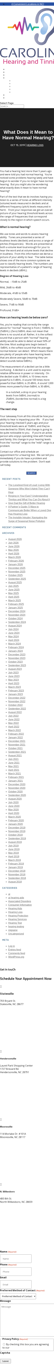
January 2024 (15, 651)
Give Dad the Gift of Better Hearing (26, 503)
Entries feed (14, 949)
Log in (11, 946)
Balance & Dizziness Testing (30, 89)
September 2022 (17, 708)
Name (8, 1251)
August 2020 (15, 799)
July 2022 (13, 716)
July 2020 (13, 802)
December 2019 (16, 827)
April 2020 (13, 813)
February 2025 (16, 604)
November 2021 (16, 744)
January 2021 (15, 781)
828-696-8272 (7, 1075)
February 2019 (16, 863)
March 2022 (14, 730)
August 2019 (15, 842)
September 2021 (17, 752)
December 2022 (16, 698)
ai (9, 894)
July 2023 (13, 672)
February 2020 (16, 820)
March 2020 (14, 817)
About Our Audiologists (21, 72)
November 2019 (16, 831)
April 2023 (13, 683)
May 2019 (13, 853)
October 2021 (15, 748)
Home (9, 69)
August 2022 (15, 712)
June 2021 (14, 762)
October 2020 (15, 791)
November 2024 (16, 615)
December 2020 (16, 784)
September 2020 (17, 795)
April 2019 (13, 856)
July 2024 (13, 629)
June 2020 (14, 806)
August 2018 (15, 881)
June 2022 (14, 719)
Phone (8, 1264)
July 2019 (13, 845)
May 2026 (13, 550)
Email (3, 1277)
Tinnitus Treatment (24, 86)
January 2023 (15, 694)
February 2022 (16, 734)
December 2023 (16, 654)
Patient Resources (18, 95)
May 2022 (13, 723)
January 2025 (15, 607)
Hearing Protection (18, 915)
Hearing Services (17, 919)
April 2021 (13, 770)
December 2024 (16, 611)
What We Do (13, 77)
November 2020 (16, 788)
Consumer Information (20, 905)
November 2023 (16, 658)
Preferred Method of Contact (22, 1290)
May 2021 (13, 766)
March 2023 (14, 687)
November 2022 (16, 701)
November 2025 (16, 571)
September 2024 (17, 622)
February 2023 (16, 690)
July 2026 (13, 543)
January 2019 (15, 867)
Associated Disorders (19, 901)
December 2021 (16, 741)
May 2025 (13, 593)
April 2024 (13, 640)
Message (5, 1301)
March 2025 (14, 600)
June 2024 (14, 633)
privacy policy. (18, 1347)
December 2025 (16, 568)
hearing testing (16, 926)
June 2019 (14, 849)
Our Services (20, 92)
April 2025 (13, 597)
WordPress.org (16, 957)
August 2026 (15, 539)
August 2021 (15, 755)
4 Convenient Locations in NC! (27, 4)
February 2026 (16, 561)
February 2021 (16, 777)
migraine (13, 930)
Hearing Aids (14, 75)
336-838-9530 (7, 1207)
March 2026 (14, 557)
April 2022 (13, 726)
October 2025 (15, 575)
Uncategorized (16, 933)
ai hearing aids (16, 897)
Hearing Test (20, 80)
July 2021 (13, 759)
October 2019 (15, 835)
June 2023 (14, 676)
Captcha (5, 1352)
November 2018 (16, 874)
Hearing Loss (35, 145)
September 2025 (17, 579)
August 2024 (15, 625)
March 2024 (14, 643)
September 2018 (17, 878)
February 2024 (16, 647)
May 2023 (13, 680)
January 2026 (15, 564)
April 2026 (13, 553)
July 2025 (13, 586)
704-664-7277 (7, 1140)
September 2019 (17, 838)
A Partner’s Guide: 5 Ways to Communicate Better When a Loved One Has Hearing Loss (29, 510)
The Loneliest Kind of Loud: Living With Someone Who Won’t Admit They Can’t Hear (29, 489)
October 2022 (15, 705)
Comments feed (16, 953)
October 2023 (15, 662)
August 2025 (15, 582)
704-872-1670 (7, 1007)
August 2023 (15, 669)
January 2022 (15, 737)
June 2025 (14, 589)
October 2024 (15, 618)
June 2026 (14, 546)
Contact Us (13, 97)
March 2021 (14, 773)
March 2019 (14, 860)
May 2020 (13, 809)
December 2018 (16, 871)
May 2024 (13, 636)
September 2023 (17, 665)
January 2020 (15, 824)
